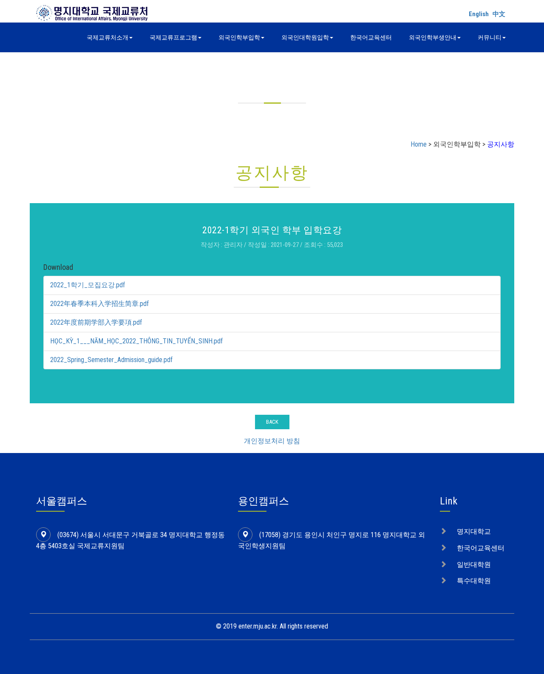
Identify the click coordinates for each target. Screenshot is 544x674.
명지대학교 (474, 531)
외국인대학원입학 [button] (305, 37)
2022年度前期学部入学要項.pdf (96, 322)
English (479, 14)
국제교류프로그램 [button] (173, 37)
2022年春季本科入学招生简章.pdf (99, 304)
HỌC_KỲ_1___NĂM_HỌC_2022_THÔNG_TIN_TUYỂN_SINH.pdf (136, 341)
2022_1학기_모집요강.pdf (87, 285)
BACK (272, 422)
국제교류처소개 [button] (107, 37)
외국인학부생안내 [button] (432, 37)
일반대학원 (474, 565)
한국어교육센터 (371, 37)
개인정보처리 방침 (272, 441)
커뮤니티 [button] (490, 37)
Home (419, 144)
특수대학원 (474, 581)
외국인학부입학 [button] (239, 37)
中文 (499, 14)
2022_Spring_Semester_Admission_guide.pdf (111, 360)
